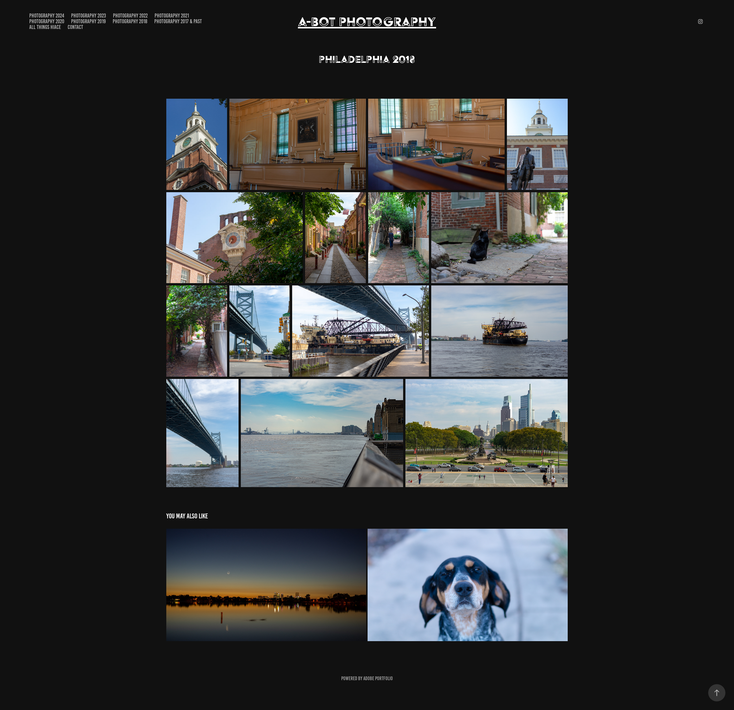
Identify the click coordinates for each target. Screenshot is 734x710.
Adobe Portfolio (378, 678)
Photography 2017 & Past (178, 21)
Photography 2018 (130, 21)
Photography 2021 (172, 16)
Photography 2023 (88, 16)
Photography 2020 (46, 21)
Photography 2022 (130, 16)
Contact (75, 27)
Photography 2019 (88, 21)
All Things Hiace (45, 27)
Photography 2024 (46, 16)
